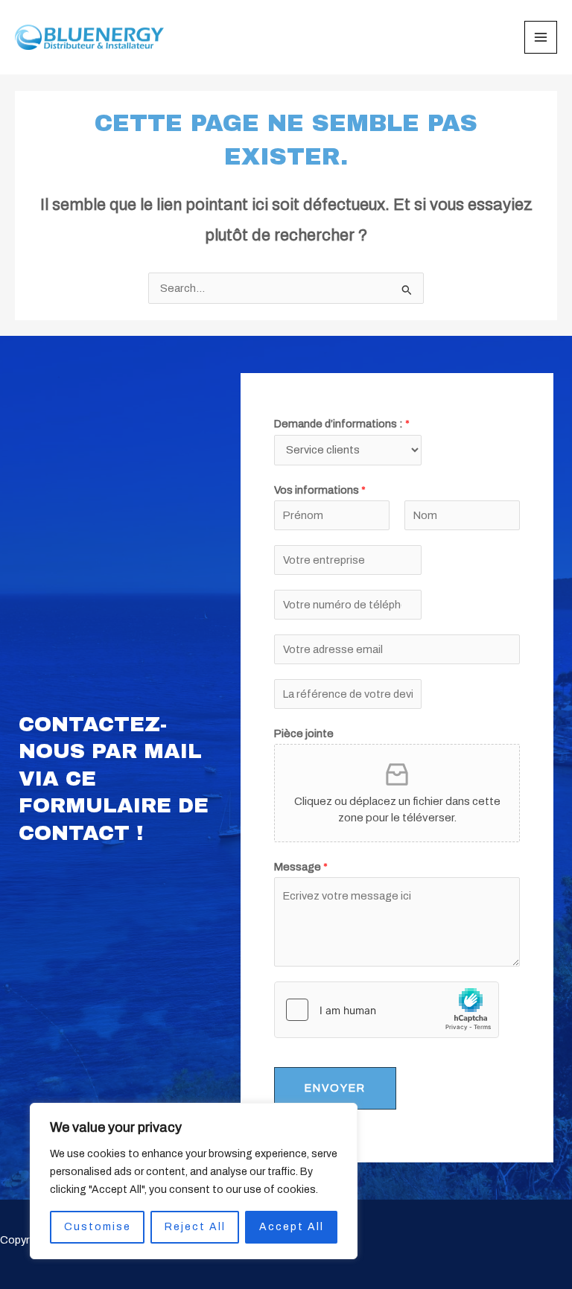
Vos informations (320, 490)
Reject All (195, 1226)
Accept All (291, 1226)
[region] (194, 1181)
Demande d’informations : (342, 424)
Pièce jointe (304, 733)
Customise (97, 1226)
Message (301, 867)
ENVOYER (335, 1088)
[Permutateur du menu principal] (540, 37)
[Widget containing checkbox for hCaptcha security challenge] (386, 1009)
